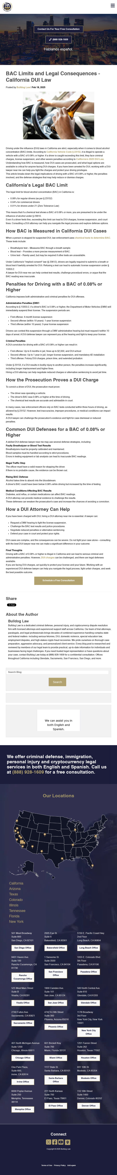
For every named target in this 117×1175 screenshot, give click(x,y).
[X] (49, 1142)
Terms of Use (46, 1165)
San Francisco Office (56, 973)
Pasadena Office (88, 972)
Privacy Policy (60, 1165)
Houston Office (88, 1058)
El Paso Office (56, 1106)
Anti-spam (71, 1165)
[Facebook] (55, 1142)
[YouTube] (61, 1142)
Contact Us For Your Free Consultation (59, 29)
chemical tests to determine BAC (92, 238)
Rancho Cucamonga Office (23, 977)
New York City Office (89, 1032)
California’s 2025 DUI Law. (90, 159)
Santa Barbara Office (56, 1080)
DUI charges (48, 558)
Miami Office (56, 1058)
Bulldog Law (23, 87)
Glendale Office (88, 1003)
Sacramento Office (23, 1023)
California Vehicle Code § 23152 (64, 152)
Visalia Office (22, 1003)
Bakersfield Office (56, 948)
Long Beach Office (88, 948)
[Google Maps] (68, 1142)
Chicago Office (22, 1058)
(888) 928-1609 (60, 40)
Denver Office (88, 1106)
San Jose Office (56, 1003)
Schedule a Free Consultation (59, 581)
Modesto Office (88, 1078)
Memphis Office (23, 1109)
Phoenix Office (55, 1027)
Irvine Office (23, 1082)
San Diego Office (22, 948)
